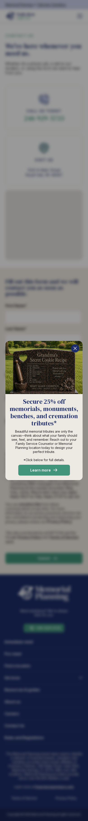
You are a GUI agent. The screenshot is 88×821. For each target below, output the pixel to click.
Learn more (40, 470)
